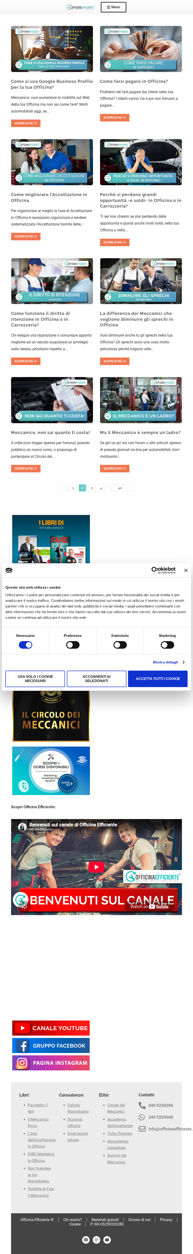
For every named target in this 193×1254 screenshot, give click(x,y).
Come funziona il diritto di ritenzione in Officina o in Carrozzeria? (40, 319)
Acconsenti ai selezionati (96, 679)
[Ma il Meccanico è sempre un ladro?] (141, 400)
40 (120, 488)
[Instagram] (96, 1240)
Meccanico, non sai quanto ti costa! (50, 432)
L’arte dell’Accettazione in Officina (42, 1140)
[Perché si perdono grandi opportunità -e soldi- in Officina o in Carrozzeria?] (141, 162)
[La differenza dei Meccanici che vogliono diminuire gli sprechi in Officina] (141, 281)
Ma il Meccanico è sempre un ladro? (140, 432)
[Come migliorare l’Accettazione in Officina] (52, 162)
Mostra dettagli (165, 662)
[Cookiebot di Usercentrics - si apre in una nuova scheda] (155, 570)
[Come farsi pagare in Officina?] (141, 49)
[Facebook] (86, 1240)
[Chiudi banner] (186, 570)
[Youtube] (107, 1240)
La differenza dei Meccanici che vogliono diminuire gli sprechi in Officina (136, 319)
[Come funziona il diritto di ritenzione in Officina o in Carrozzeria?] (52, 281)
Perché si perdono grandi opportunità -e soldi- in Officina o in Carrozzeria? (140, 200)
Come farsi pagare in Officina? (134, 81)
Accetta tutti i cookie (158, 679)
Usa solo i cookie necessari (35, 679)
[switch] (73, 645)
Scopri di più (24, 123)
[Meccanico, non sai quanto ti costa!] (52, 400)
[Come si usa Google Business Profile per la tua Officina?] (52, 49)
